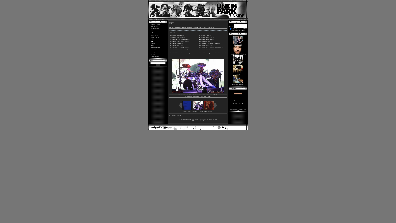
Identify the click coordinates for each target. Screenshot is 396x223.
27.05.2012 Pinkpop (204, 35)
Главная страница (155, 24)
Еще (170, 23)
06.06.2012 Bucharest (204, 41)
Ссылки (153, 54)
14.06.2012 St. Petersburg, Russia (178, 47)
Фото (152, 41)
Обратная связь (155, 56)
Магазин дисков (155, 28)
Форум (152, 30)
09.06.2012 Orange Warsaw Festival (208, 43)
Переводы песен (155, 37)
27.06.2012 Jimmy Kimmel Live (178, 49)
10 (202, 111)
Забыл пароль (234, 30)
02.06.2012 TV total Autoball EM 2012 (179, 39)
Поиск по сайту (155, 26)
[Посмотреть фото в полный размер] (198, 76)
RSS (245, 19)
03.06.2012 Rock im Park (199, 27)
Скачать (153, 51)
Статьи (152, 39)
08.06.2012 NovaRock (176, 43)
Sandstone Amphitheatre (238, 84)
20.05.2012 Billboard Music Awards (179, 53)
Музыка (153, 43)
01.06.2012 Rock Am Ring (205, 37)
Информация (154, 32)
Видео (152, 45)
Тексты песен (154, 35)
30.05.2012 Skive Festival (176, 37)
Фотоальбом (177, 27)
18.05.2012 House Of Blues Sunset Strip (209, 51)
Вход (163, 19)
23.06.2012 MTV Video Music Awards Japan (210, 47)
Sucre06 (215, 94)
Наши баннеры (154, 52)
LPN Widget (153, 49)
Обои (238, 64)
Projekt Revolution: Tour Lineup (238, 54)
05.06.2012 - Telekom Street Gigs (178, 41)
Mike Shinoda (238, 45)
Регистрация (157, 19)
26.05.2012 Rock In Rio (176, 35)
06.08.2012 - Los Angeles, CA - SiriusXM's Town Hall (212, 53)
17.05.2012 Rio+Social (175, 51)
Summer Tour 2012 (187, 27)
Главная (151, 19)
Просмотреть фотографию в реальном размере (198, 96)
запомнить (234, 28)
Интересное (154, 33)
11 (203, 111)
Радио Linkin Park (155, 47)
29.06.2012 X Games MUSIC (206, 49)
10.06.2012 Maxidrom (175, 45)
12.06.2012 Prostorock (205, 45)
